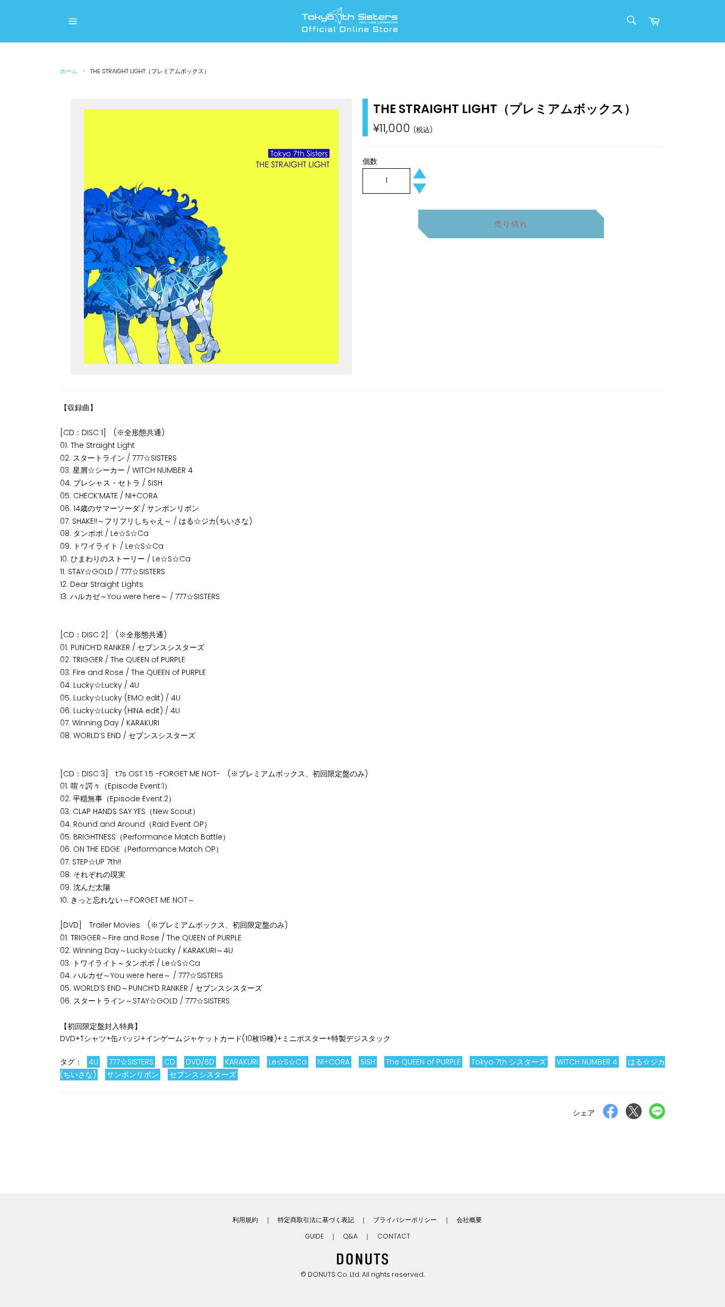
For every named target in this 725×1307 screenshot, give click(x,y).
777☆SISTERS (131, 1062)
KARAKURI (241, 1062)
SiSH (367, 1062)
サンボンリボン (133, 1074)
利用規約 (245, 1219)
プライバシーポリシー (405, 1219)
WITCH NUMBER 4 (587, 1062)
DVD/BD (200, 1062)
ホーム (68, 71)
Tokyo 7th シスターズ (508, 1062)
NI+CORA (333, 1062)
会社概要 (469, 1219)
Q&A (350, 1236)
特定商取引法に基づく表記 (316, 1219)
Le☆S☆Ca (288, 1062)
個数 (369, 161)
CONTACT (393, 1236)
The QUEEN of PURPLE (423, 1062)
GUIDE (314, 1236)
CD (169, 1062)
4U (93, 1062)
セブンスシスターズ (202, 1074)
